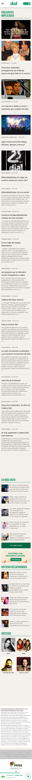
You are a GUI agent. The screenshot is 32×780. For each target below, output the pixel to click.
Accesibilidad (7, 754)
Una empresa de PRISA (16, 764)
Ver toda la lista (16, 545)
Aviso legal (28, 752)
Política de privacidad (19, 754)
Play (28, 776)
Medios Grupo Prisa (16, 768)
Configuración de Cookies (20, 756)
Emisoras (20, 752)
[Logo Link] (13, 3)
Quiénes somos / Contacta (7, 752)
